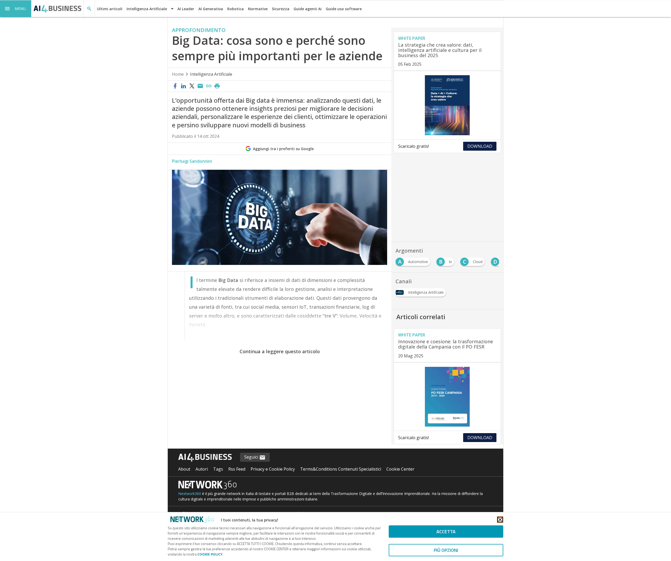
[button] (15, 8)
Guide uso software (344, 8)
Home (178, 74)
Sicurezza (280, 8)
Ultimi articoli (109, 8)
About (184, 469)
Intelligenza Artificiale (211, 74)
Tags (218, 469)
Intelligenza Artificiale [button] (147, 8)
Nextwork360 (189, 493)
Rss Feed (236, 469)
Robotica (235, 8)
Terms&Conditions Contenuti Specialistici (340, 469)
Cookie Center (400, 469)
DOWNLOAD (479, 146)
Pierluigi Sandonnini (192, 161)
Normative (258, 8)
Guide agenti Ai (308, 8)
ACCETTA (446, 531)
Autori (202, 469)
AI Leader (185, 8)
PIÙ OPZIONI (446, 550)
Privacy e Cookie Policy (273, 469)
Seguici (251, 457)
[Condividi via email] (200, 86)
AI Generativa (210, 8)
